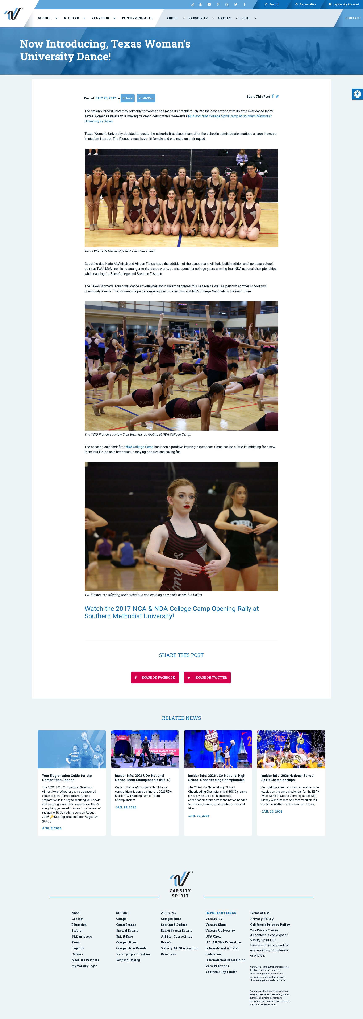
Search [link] (274, 4)
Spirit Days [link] (124, 936)
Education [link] (79, 925)
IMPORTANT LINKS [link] (220, 913)
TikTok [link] (191, 4)
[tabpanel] (71, 783)
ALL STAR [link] (168, 913)
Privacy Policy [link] (262, 919)
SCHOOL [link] (122, 913)
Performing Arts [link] (137, 18)
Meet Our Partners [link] (85, 960)
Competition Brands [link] (131, 948)
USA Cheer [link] (213, 936)
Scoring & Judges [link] (174, 925)
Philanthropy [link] (82, 936)
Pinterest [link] (218, 4)
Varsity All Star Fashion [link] (180, 948)
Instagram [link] (226, 4)
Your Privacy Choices (264, 930)
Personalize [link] (308, 4)
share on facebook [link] (158, 677)
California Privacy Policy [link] (270, 925)
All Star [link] (71, 18)
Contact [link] (353, 18)
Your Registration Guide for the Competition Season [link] (67, 778)
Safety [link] (224, 18)
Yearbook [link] (100, 18)
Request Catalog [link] (128, 960)
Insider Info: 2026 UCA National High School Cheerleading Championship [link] (216, 778)
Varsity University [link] (220, 931)
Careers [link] (77, 954)
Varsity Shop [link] (215, 925)
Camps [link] (121, 919)
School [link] (44, 18)
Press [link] (76, 942)
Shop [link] (245, 18)
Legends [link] (78, 948)
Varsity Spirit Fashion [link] (133, 954)
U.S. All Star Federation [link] (223, 942)
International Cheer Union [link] (225, 960)
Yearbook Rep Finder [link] (221, 972)
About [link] (172, 18)
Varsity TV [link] (198, 18)
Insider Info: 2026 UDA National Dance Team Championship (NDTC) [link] (143, 778)
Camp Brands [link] (126, 925)
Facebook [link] (244, 4)
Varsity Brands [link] (217, 966)
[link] (357, 94)
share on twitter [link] (211, 677)
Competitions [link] (126, 942)
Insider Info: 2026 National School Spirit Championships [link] (287, 778)
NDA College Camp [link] (139, 447)
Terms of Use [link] (259, 913)
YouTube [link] (209, 4)
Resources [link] (168, 954)
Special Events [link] (127, 931)
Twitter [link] (235, 4)
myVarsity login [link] (84, 966)
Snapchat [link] (200, 4)
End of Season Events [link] (176, 931)
